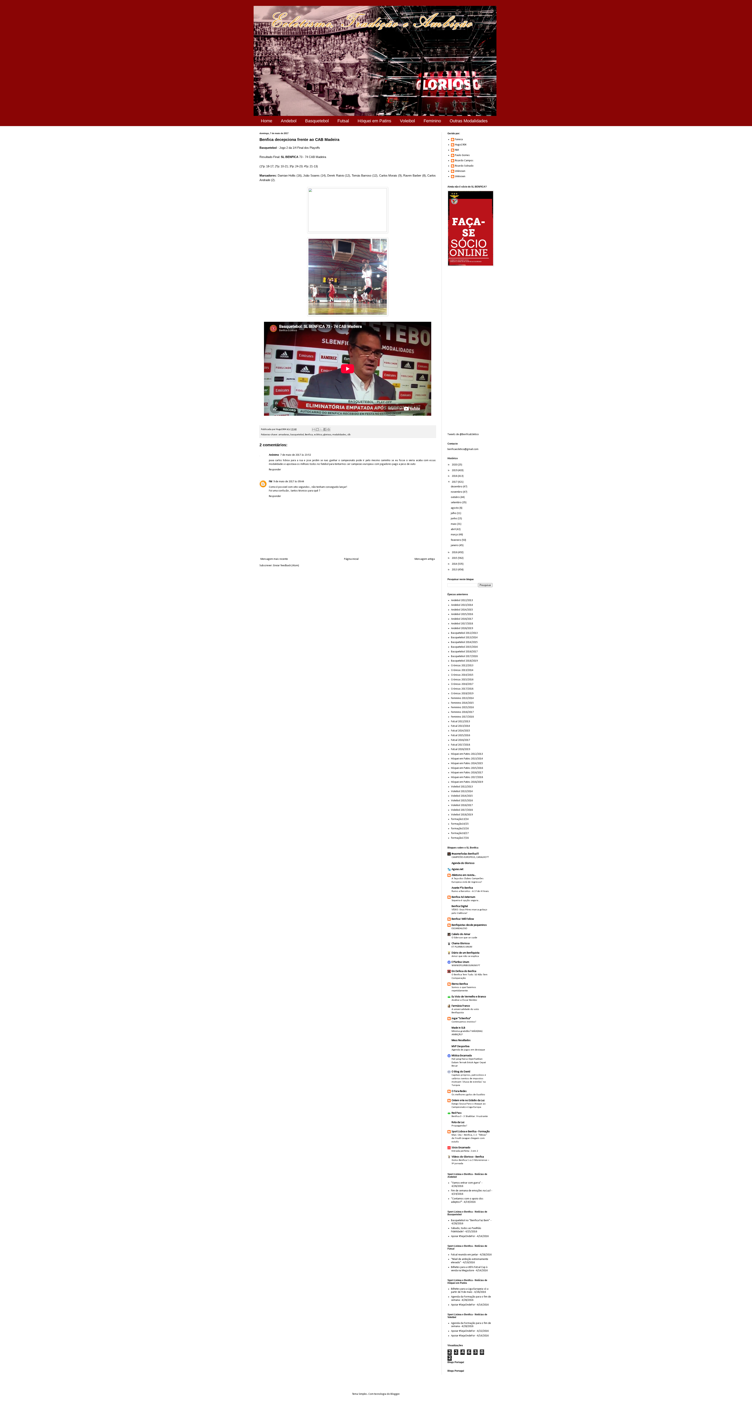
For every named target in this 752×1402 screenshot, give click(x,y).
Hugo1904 (460, 144)
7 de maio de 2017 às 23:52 (295, 455)
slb (349, 435)
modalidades (339, 435)
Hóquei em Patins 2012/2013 (467, 754)
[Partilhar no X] (321, 429)
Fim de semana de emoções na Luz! (471, 1190)
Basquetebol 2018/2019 (464, 660)
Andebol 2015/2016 (462, 614)
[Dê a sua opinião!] (317, 429)
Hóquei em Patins (374, 120)
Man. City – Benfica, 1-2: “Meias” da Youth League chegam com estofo (469, 1138)
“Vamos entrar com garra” (466, 1182)
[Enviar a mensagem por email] (314, 429)
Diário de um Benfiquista (465, 952)
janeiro (455, 545)
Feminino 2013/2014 (462, 698)
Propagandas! (459, 1125)
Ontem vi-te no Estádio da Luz (468, 1100)
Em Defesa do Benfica (464, 971)
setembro (456, 502)
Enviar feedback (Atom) (286, 565)
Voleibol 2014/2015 (462, 795)
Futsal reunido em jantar (464, 1254)
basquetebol (297, 435)
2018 (455, 476)
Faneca (459, 139)
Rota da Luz (458, 1122)
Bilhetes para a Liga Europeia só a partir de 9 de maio (469, 1290)
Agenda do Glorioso (463, 863)
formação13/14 (460, 819)
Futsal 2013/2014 (460, 726)
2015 (455, 558)
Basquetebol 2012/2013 (464, 633)
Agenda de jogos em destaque (468, 1050)
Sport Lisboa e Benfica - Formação (471, 1131)
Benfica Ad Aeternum (463, 897)
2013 (455, 569)
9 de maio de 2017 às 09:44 (288, 481)
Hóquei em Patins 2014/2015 (467, 763)
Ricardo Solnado (464, 165)
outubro (455, 497)
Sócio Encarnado (461, 1147)
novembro (457, 491)
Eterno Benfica (460, 984)
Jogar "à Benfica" (461, 1018)
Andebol (288, 120)
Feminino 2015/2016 (462, 707)
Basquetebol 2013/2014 (464, 637)
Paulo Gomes (462, 155)
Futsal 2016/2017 (460, 740)
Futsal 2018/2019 (460, 749)
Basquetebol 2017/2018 (464, 656)
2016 (455, 552)
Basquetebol (317, 120)
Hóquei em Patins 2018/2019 (467, 782)
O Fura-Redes (459, 1091)
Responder (275, 469)
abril (453, 529)
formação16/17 (460, 833)
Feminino (432, 120)
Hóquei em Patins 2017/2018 (467, 777)
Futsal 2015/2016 (460, 735)
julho (454, 513)
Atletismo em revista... (464, 875)
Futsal (343, 120)
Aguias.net (457, 869)
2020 (455, 464)
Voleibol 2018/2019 (462, 814)
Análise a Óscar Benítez (464, 1000)
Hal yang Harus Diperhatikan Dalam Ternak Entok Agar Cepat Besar (469, 1062)
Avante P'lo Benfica (462, 887)
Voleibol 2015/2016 (462, 800)
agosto (455, 508)
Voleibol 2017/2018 (462, 810)
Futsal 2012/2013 (460, 721)
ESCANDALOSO (459, 928)
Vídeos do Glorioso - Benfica (468, 1156)
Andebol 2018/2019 (462, 628)
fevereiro (456, 540)
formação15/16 (460, 828)
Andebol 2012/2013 (462, 600)
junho (454, 518)
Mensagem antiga (425, 559)
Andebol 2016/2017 (462, 619)
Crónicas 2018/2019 (462, 693)
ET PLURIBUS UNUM (462, 947)
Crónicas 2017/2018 (462, 688)
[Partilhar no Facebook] (325, 429)
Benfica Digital (460, 906)
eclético (318, 435)
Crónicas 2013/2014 (462, 670)
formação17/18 (460, 838)
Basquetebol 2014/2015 (464, 642)
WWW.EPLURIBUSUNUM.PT (466, 965)
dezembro (457, 486)
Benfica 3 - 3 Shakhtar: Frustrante (470, 1116)
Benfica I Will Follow (463, 919)
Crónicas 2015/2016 (462, 679)
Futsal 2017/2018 (460, 744)
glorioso (327, 435)
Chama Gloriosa (461, 943)
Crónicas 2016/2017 (462, 684)
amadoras (283, 435)
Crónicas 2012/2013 (462, 665)
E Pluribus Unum (460, 962)
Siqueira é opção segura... (466, 900)
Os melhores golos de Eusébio (468, 1094)
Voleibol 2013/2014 (462, 791)
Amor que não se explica (465, 956)
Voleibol (407, 120)
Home (266, 120)
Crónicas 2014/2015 (462, 675)
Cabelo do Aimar (461, 934)
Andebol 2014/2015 (462, 609)
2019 (455, 470)
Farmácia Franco (461, 1005)
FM (270, 481)
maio (454, 524)
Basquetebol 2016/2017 (464, 651)
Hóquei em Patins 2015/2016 (467, 768)
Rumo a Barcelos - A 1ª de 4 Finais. (470, 891)
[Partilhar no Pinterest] (329, 429)
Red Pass (457, 1113)
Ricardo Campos (464, 160)
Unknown (460, 171)
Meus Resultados (461, 1040)
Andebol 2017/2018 (462, 623)
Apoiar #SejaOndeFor (463, 1236)
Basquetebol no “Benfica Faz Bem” (470, 1220)
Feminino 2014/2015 (462, 702)
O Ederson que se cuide (464, 937)
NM (457, 150)
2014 (455, 564)
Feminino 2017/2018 (462, 716)
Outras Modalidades (469, 120)
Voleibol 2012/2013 (462, 786)
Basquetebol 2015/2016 (464, 647)
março (455, 534)
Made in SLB (458, 1027)
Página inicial (351, 559)
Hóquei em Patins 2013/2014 (467, 758)
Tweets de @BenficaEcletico (463, 434)
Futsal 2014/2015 (460, 730)
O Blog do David (461, 1071)
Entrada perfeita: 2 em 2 (465, 1151)
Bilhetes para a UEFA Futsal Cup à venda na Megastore (469, 1269)
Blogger (395, 1394)
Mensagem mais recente (274, 559)
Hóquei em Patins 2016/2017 (467, 772)
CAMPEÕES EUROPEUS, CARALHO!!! (470, 857)
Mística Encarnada (462, 1055)
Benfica (309, 435)
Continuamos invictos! (464, 1022)
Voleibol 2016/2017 (462, 805)
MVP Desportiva (460, 1046)
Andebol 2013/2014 (462, 605)
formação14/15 (460, 823)
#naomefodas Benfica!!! (465, 853)
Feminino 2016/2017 (462, 712)
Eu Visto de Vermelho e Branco (469, 996)
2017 (455, 482)
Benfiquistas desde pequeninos (469, 925)
